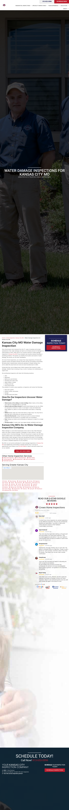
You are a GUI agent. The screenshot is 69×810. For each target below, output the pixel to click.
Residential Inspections (23, 5)
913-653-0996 (47, 1)
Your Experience (53, 5)
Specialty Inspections (39, 5)
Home (3, 338)
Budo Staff (41, 516)
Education (64, 5)
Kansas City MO (13, 354)
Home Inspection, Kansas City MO (15, 338)
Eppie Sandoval (43, 529)
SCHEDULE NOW (62, 1)
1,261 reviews (52, 513)
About (65, 8)
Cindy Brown (42, 557)
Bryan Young (42, 572)
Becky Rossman (43, 543)
